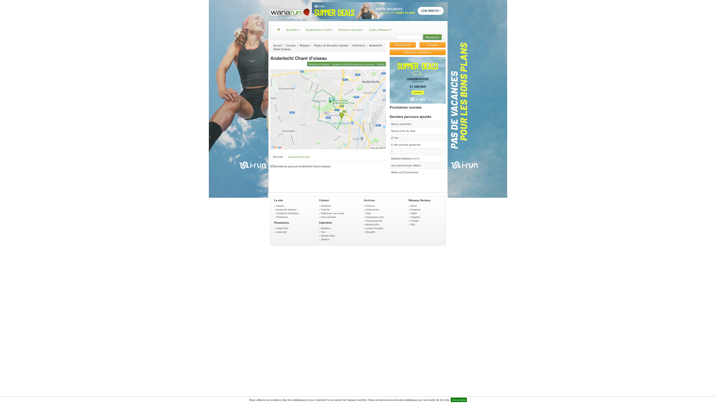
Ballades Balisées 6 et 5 (405, 158)
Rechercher (432, 37)
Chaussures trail (374, 220)
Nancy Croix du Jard (403, 131)
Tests (368, 213)
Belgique (305, 45)
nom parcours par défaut (405, 165)
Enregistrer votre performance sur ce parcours (353, 64)
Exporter (381, 64)
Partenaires (282, 216)
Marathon (326, 228)
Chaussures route (375, 216)
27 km (394, 138)
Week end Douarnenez (404, 172)
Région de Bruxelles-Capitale (331, 45)
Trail (323, 231)
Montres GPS (372, 224)
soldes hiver (282, 228)
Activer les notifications (417, 52)
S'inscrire (432, 45)
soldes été (281, 231)
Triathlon (325, 239)
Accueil (277, 45)
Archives (369, 200)
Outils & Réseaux (379, 30)
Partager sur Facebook (318, 64)
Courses (291, 45)
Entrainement (372, 209)
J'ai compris (459, 400)
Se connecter (403, 45)
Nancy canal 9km (401, 124)
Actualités (292, 30)
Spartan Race (328, 235)
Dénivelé (278, 157)
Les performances (299, 157)
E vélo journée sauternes (406, 144)
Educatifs (370, 231)
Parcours (370, 205)
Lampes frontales (374, 228)
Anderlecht (358, 45)
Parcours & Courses (350, 30)
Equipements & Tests (318, 30)
